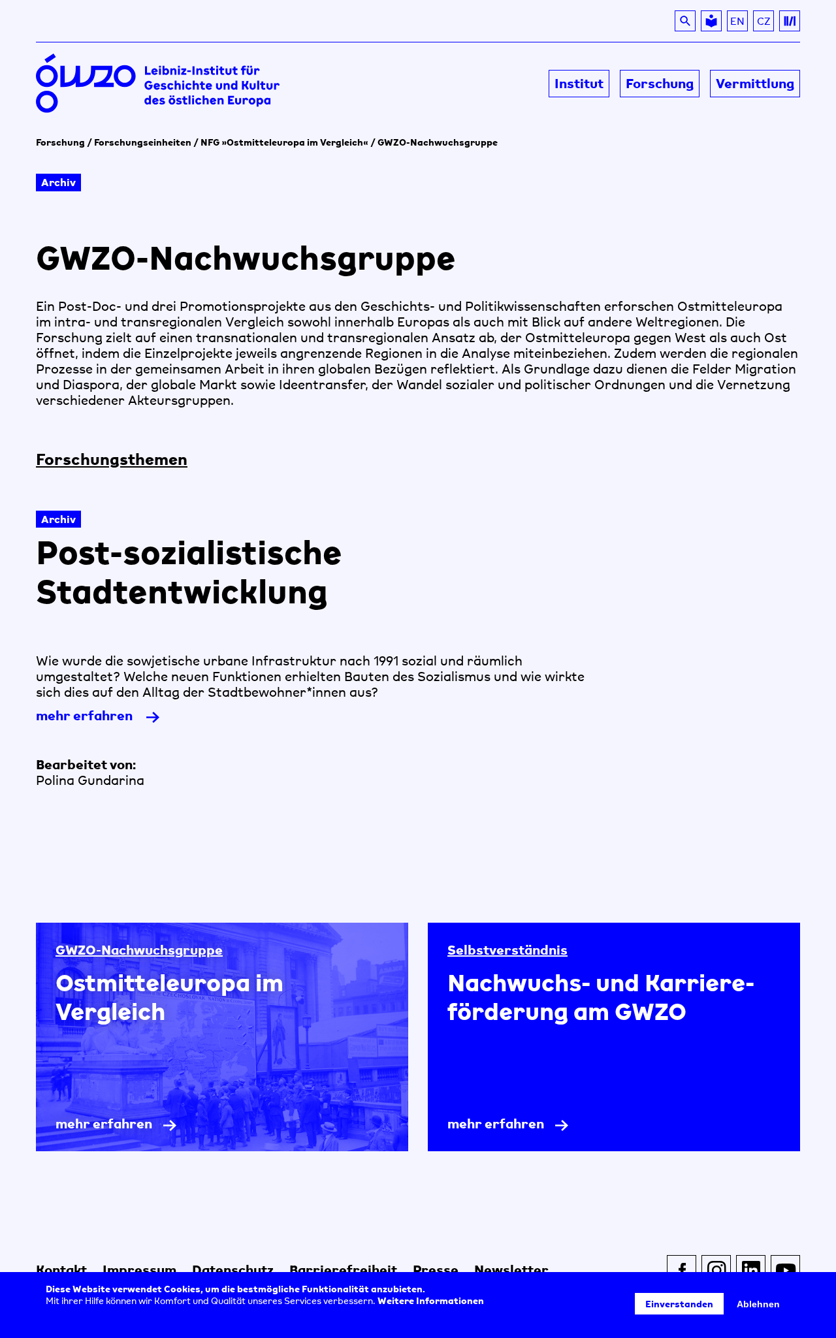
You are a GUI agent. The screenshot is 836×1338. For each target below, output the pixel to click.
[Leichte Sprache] (711, 20)
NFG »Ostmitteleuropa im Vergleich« (284, 142)
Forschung (60, 142)
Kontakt (61, 1270)
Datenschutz (233, 1270)
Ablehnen (758, 1304)
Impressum (139, 1270)
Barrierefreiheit (343, 1270)
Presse (435, 1270)
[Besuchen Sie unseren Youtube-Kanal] (785, 1269)
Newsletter (511, 1270)
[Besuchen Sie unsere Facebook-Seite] (681, 1269)
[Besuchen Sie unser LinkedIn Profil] (750, 1269)
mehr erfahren (106, 719)
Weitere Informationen (431, 1300)
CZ (765, 22)
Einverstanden (679, 1303)
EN (737, 20)
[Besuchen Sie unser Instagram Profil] (716, 1269)
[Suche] (685, 20)
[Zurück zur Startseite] (227, 83)
